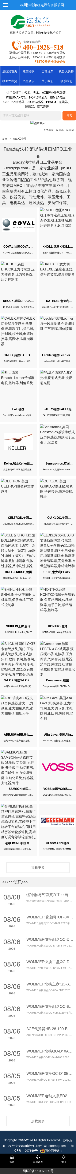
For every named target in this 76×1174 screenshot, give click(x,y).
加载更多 (38, 867)
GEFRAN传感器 (13, 102)
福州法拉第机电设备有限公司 (42, 5)
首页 (4, 138)
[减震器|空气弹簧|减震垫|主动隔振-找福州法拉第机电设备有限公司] (30, 21)
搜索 (69, 115)
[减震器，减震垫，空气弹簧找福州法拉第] (38, 44)
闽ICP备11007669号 (38, 1170)
